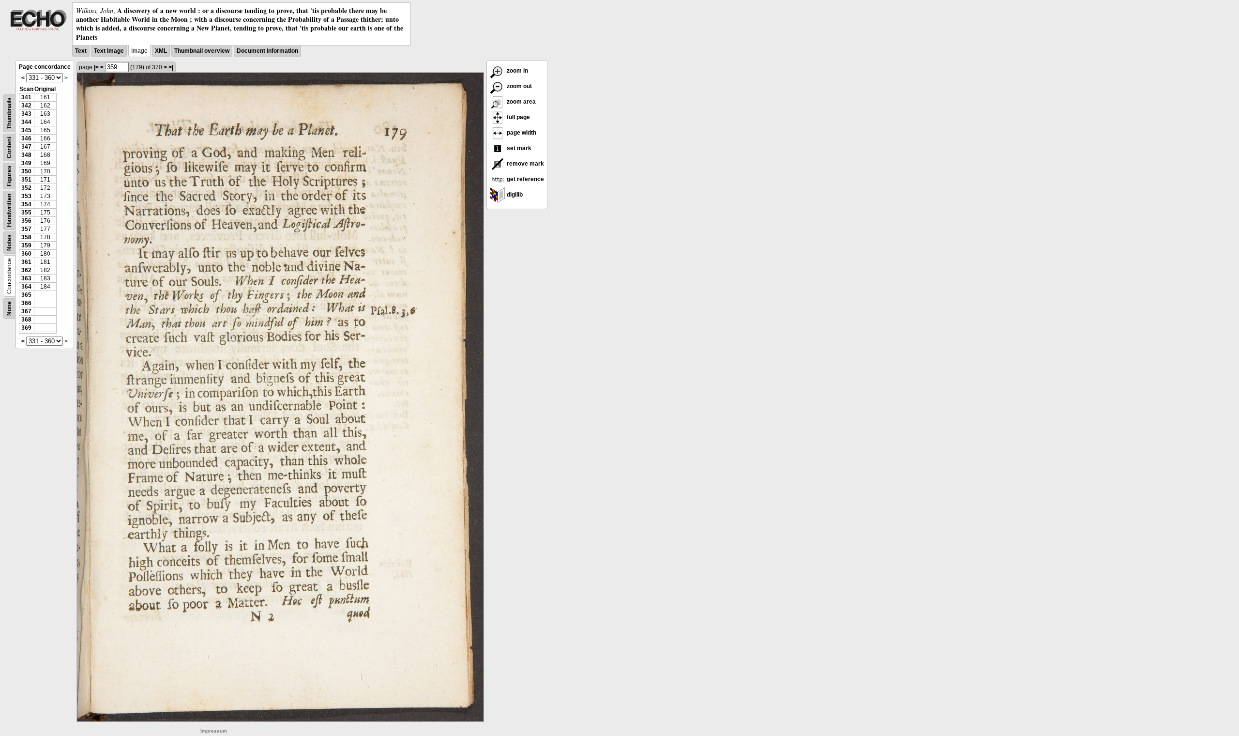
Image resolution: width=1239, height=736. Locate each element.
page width (520, 132)
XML (161, 50)
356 (26, 220)
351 (26, 179)
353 (26, 196)
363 (26, 278)
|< (96, 67)
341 (26, 97)
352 (26, 187)
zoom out (518, 86)
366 (26, 303)
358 (26, 237)
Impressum (213, 731)
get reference (524, 179)
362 (26, 270)
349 (26, 163)
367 (26, 311)
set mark (518, 148)
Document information (267, 50)
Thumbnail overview (201, 50)
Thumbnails (9, 113)
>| (170, 67)
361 (26, 262)
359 (26, 245)
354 (26, 204)
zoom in (516, 70)
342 (26, 105)
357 (26, 229)
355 (26, 212)
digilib (514, 194)
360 (26, 253)
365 (26, 294)
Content (9, 147)
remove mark (524, 163)
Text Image (109, 50)
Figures (9, 176)
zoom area (520, 101)
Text (81, 50)
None (9, 308)
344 (26, 122)
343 (26, 113)
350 (26, 171)
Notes (9, 242)
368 (26, 319)
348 (26, 155)
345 (26, 130)
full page (517, 117)
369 (26, 327)
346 (26, 138)
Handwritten (9, 210)
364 (26, 286)
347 (26, 146)
